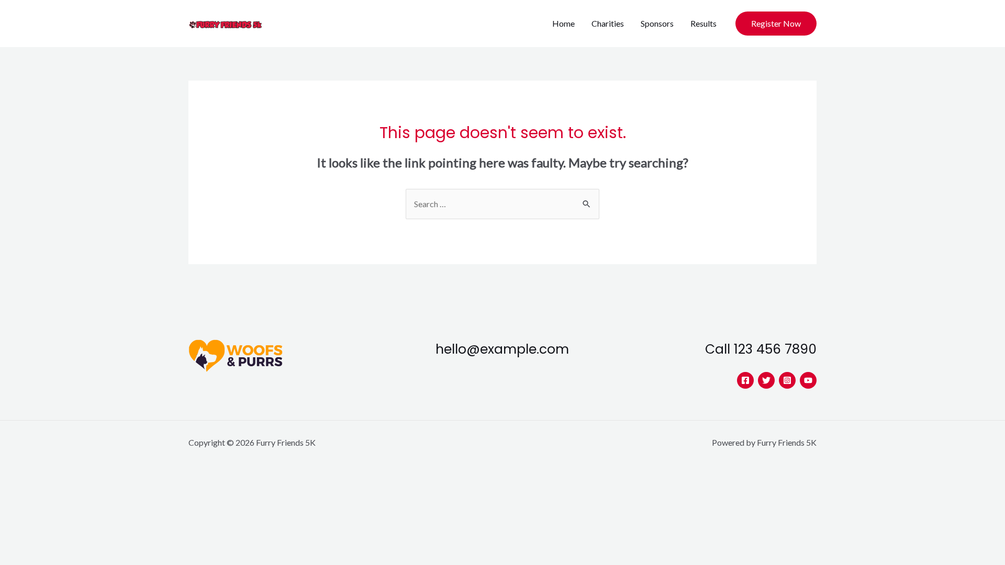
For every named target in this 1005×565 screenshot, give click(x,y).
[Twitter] (766, 380)
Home (563, 23)
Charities (607, 23)
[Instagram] (787, 380)
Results (703, 23)
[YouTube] (808, 380)
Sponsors (657, 23)
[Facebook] (745, 380)
